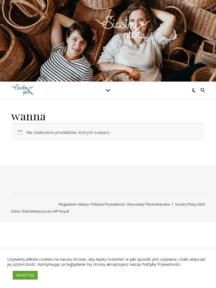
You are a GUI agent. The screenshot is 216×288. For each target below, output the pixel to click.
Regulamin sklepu (74, 204)
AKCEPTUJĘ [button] (25, 275)
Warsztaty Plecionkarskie (148, 204)
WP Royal (61, 211)
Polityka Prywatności (108, 204)
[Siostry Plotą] (108, 37)
